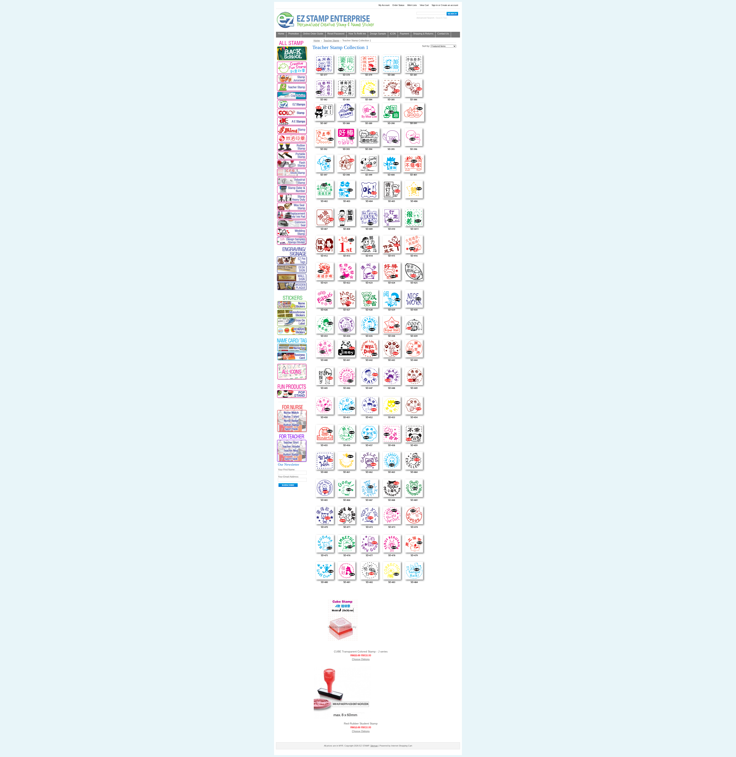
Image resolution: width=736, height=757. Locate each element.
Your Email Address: (288, 477)
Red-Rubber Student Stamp (361, 723)
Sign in (435, 5)
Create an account (449, 5)
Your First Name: (286, 469)
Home (317, 40)
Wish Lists (412, 5)
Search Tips (441, 18)
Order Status (398, 5)
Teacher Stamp (331, 40)
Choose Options (361, 659)
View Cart (424, 5)
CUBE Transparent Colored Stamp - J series (361, 651)
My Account (384, 5)
